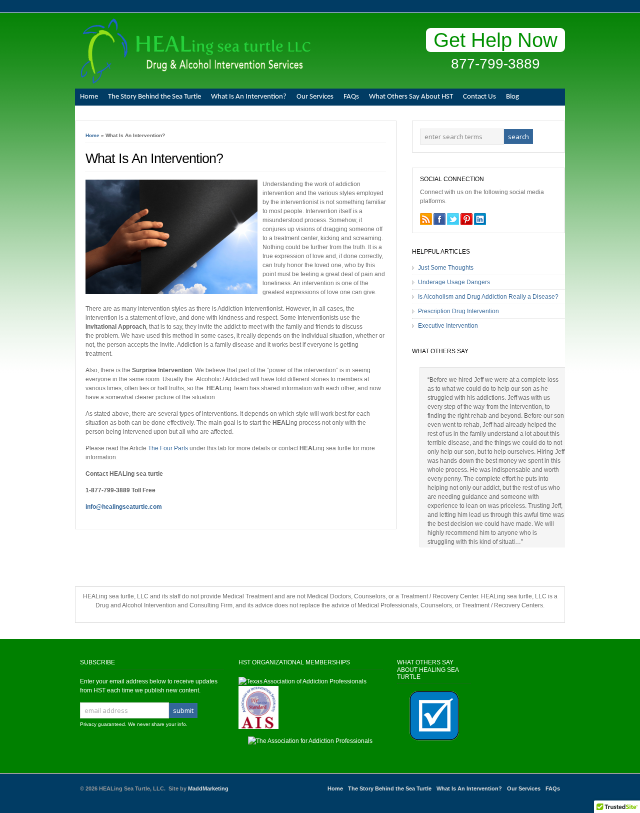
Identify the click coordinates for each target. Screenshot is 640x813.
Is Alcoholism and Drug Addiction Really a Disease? (488, 296)
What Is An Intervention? (248, 97)
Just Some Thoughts (446, 267)
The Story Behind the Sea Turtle (154, 97)
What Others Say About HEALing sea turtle (427, 669)
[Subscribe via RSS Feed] (426, 219)
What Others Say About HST (411, 97)
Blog (512, 97)
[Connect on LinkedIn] (480, 219)
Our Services (315, 97)
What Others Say (440, 351)
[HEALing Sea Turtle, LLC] (192, 81)
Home (89, 97)
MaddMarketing (208, 788)
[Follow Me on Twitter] (453, 219)
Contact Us (479, 97)
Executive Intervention (448, 325)
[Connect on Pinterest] (466, 219)
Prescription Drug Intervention (458, 311)
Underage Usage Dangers (454, 282)
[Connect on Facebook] (440, 219)
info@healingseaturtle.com (124, 506)
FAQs (351, 97)
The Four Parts (168, 448)
